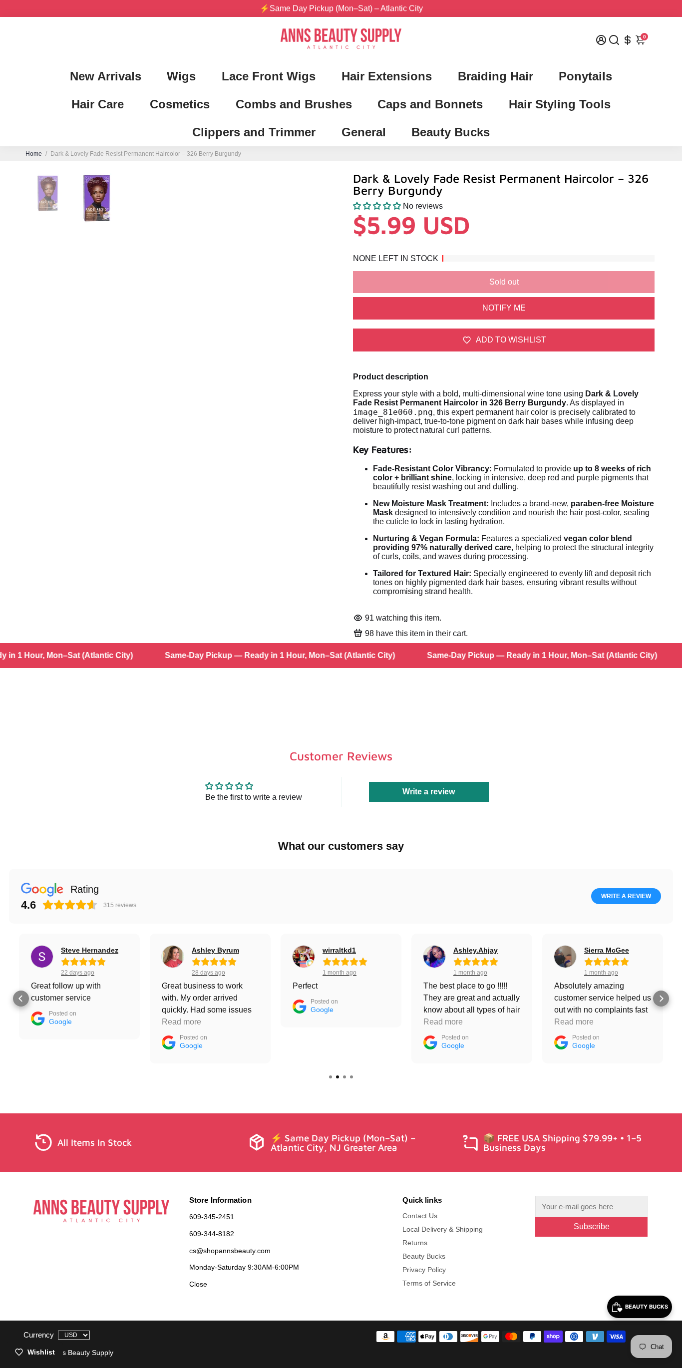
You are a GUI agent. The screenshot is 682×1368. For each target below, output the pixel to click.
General (363, 132)
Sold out (504, 282)
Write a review (428, 791)
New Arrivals (105, 76)
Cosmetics (180, 104)
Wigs (181, 76)
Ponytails (585, 76)
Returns (414, 1243)
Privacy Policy (424, 1270)
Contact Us (419, 1216)
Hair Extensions (386, 76)
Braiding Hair (495, 76)
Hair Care (97, 104)
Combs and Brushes (294, 104)
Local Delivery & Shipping (442, 1229)
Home (33, 153)
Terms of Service (429, 1283)
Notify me (504, 308)
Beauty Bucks (450, 132)
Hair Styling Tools (560, 104)
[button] (377, 206)
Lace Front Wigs (269, 76)
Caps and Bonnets (430, 104)
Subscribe (592, 1226)
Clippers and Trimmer (254, 132)
